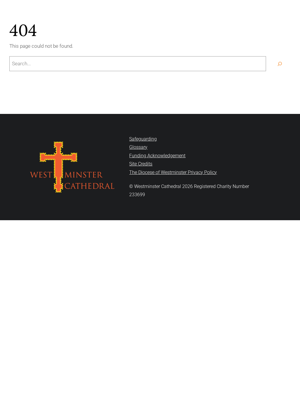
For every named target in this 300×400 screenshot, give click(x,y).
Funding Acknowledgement (157, 155)
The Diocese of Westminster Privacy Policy (173, 172)
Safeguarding (143, 139)
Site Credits (140, 164)
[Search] (280, 63)
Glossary (138, 147)
